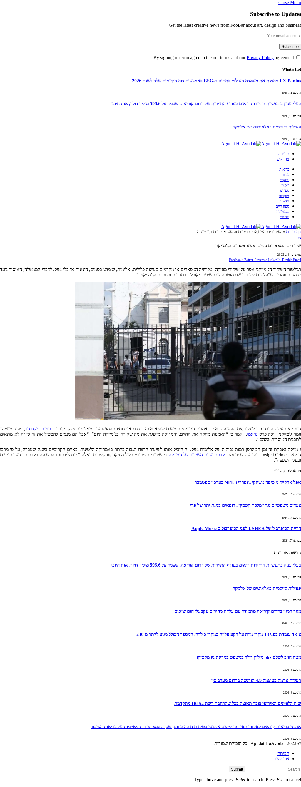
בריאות (284, 169)
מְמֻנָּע (285, 185)
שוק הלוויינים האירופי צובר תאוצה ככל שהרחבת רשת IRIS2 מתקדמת (237, 703)
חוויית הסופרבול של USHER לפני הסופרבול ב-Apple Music (246, 528)
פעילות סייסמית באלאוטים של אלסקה (267, 126)
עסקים (284, 180)
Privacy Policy (260, 57)
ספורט (284, 190)
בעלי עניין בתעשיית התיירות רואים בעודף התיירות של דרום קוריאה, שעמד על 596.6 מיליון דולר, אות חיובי (206, 103)
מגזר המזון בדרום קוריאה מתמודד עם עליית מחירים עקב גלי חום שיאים (237, 611)
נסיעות (284, 217)
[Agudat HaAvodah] (261, 143)
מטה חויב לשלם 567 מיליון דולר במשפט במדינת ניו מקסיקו (249, 657)
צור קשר (281, 158)
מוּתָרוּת (284, 196)
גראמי (252, 434)
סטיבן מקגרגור (38, 428)
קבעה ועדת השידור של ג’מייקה (197, 454)
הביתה (283, 153)
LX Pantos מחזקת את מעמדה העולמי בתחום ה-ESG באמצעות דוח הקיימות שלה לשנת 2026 (216, 80)
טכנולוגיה (282, 212)
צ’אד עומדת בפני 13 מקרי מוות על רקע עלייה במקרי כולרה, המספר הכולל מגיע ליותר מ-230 (218, 634)
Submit (237, 769)
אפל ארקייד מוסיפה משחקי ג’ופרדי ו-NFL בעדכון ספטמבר (248, 482)
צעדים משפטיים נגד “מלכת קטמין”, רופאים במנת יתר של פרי (245, 505)
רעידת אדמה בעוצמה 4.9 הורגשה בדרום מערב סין (256, 680)
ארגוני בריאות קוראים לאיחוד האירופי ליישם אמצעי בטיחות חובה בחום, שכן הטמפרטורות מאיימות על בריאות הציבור (196, 726)
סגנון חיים (282, 206)
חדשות (284, 201)
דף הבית (293, 231)
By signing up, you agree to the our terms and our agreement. (223, 57)
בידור (285, 175)
